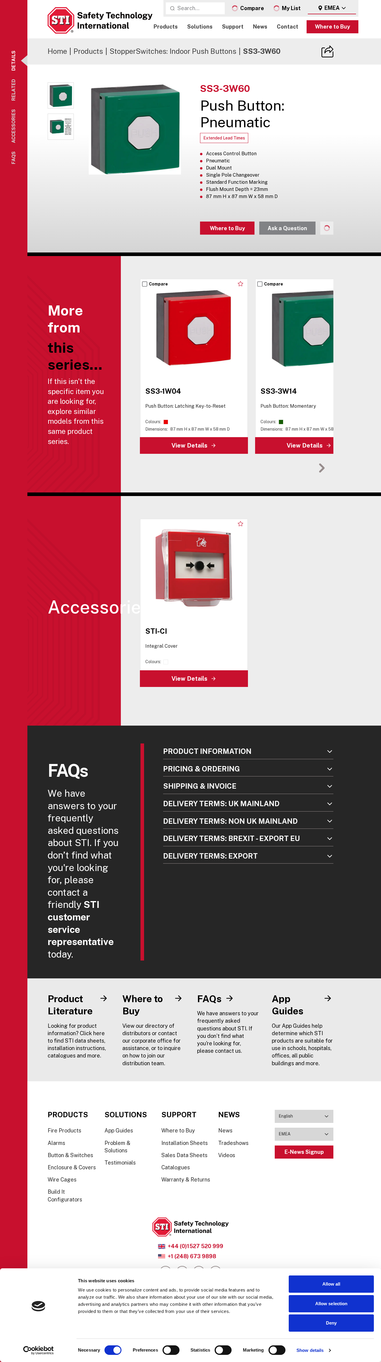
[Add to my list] (240, 283)
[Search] (172, 8)
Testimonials (120, 1162)
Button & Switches (70, 1155)
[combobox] (332, 8)
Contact (287, 27)
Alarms (56, 1143)
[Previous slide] (303, 468)
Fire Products (64, 1130)
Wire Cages (62, 1179)
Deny (331, 1322)
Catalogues (175, 1167)
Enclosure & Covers (72, 1167)
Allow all (331, 1283)
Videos (226, 1155)
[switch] (171, 1350)
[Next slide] (322, 468)
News (260, 27)
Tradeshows (233, 1143)
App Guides (118, 1130)
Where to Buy (332, 27)
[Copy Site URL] (327, 51)
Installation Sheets (184, 1143)
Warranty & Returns (185, 1179)
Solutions (200, 27)
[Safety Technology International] (100, 20)
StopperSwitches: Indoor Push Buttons (173, 51)
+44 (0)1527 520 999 (195, 1246)
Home (57, 51)
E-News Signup (304, 1152)
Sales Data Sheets (184, 1155)
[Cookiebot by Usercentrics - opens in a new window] (39, 1350)
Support (232, 27)
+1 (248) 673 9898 (192, 1256)
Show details (310, 1350)
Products (166, 27)
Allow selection (331, 1303)
